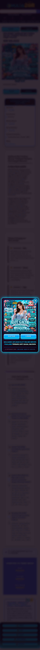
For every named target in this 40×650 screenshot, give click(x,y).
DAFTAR (11, 336)
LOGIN (28, 336)
